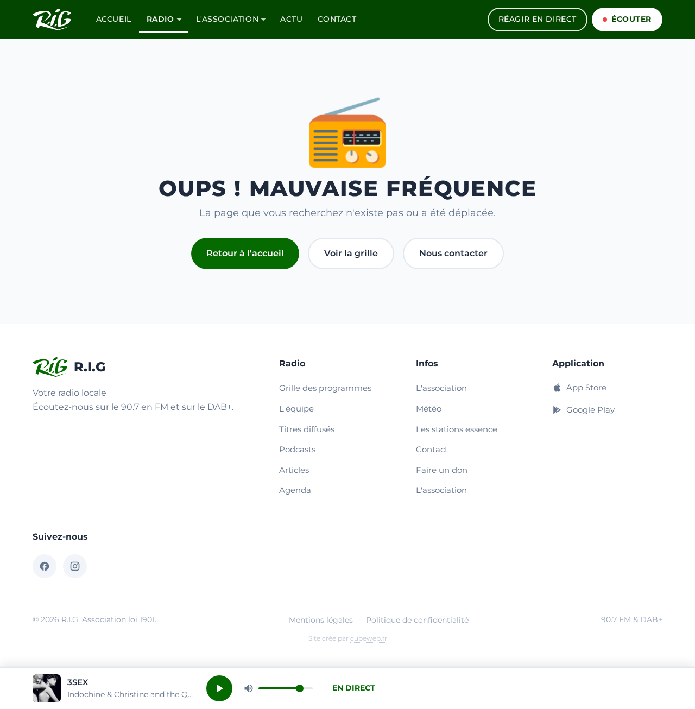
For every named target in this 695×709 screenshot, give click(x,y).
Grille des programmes (325, 388)
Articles (294, 470)
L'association (227, 19)
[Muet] (248, 688)
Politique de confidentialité (417, 620)
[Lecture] (219, 688)
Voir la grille (351, 253)
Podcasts (297, 449)
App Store (586, 387)
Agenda (295, 490)
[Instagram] (75, 566)
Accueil (113, 19)
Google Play (590, 409)
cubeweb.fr (368, 638)
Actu (291, 19)
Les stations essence (456, 429)
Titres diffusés (306, 429)
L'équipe (296, 408)
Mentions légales (321, 620)
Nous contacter (453, 253)
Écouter (631, 19)
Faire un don (441, 470)
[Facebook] (44, 566)
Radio (160, 19)
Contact (337, 19)
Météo (428, 408)
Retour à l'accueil (245, 253)
